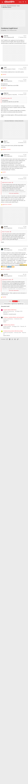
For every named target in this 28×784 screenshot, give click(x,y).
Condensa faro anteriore (8, 324)
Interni (4, 321)
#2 (25, 67)
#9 (25, 248)
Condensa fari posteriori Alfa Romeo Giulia (13, 331)
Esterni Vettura (6, 327)
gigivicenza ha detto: (7, 182)
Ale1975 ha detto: (6, 98)
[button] (2, 2)
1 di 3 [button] (10, 301)
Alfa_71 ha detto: (6, 231)
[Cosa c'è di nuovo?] (23, 2)
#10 (25, 274)
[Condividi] (24, 36)
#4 (25, 93)
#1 (25, 35)
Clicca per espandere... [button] (14, 193)
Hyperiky (4, 30)
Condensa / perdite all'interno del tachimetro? (13, 317)
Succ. (14, 301)
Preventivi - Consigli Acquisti (9, 314)
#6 (25, 154)
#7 (25, 177)
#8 (25, 226)
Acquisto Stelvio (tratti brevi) (9, 309)
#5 (25, 141)
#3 (25, 79)
